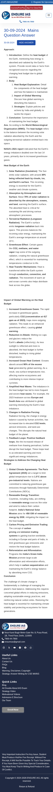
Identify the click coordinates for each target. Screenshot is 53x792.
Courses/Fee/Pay (18, 8)
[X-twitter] (9, 647)
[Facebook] (25, 647)
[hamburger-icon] (49, 15)
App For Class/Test (34, 8)
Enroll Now (13, 710)
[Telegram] (19, 647)
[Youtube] (14, 647)
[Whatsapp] (30, 647)
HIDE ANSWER (26, 43)
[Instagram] (3, 647)
